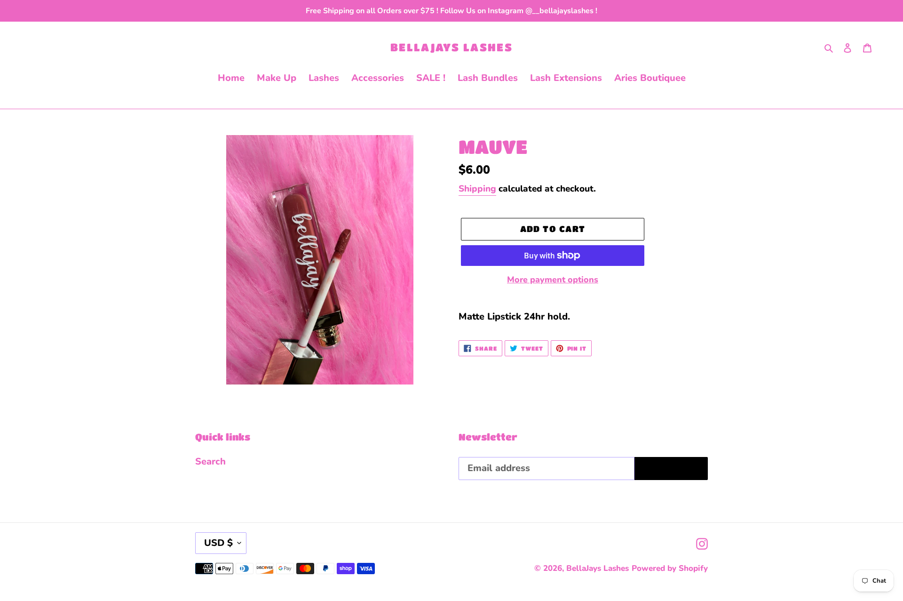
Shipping (477, 189)
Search (210, 461)
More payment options (552, 279)
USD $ (218, 543)
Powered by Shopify (670, 568)
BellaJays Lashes (451, 47)
